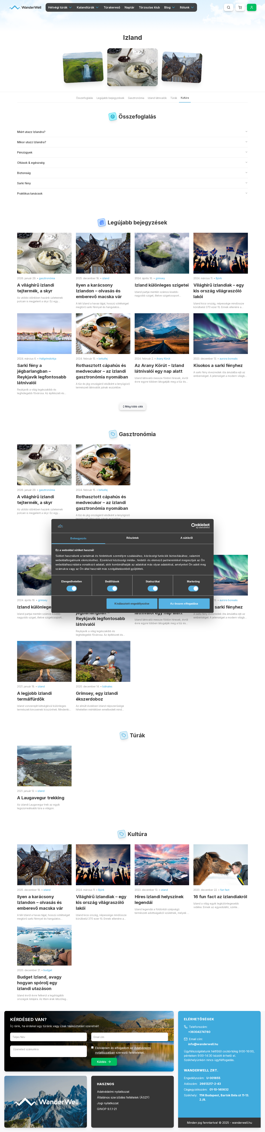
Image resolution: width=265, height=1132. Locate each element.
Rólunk (184, 7)
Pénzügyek (24, 152)
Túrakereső (112, 7)
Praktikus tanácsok (30, 193)
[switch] (112, 588)
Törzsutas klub (149, 7)
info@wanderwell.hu (203, 1044)
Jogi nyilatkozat (107, 1103)
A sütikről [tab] (186, 537)
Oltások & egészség (31, 162)
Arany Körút (163, 358)
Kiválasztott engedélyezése (131, 603)
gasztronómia (47, 278)
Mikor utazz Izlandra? (31, 142)
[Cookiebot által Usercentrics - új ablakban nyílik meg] (194, 526)
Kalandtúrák (85, 7)
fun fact (224, 889)
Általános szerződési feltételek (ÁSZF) (123, 1097)
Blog (167, 7)
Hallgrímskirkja (47, 358)
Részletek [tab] (132, 537)
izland (105, 278)
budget (47, 970)
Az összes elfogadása (184, 603)
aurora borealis (229, 358)
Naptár (129, 7)
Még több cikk (134, 406)
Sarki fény (24, 183)
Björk (219, 278)
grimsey (160, 278)
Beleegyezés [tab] (78, 538)
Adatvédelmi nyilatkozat (113, 1091)
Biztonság (24, 173)
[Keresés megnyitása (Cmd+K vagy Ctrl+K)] (228, 7)
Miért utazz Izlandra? (31, 132)
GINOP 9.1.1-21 (107, 1109)
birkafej (103, 358)
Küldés (101, 1062)
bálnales (107, 686)
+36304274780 (199, 1032)
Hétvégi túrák (57, 7)
